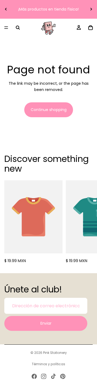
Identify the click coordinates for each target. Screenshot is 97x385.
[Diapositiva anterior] (6, 9)
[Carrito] (90, 28)
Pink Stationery (55, 352)
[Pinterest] (63, 376)
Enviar (45, 323)
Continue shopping (49, 109)
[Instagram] (43, 376)
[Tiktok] (53, 376)
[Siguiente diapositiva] (91, 9)
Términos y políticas (48, 364)
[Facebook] (34, 376)
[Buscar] (18, 28)
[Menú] (6, 27)
